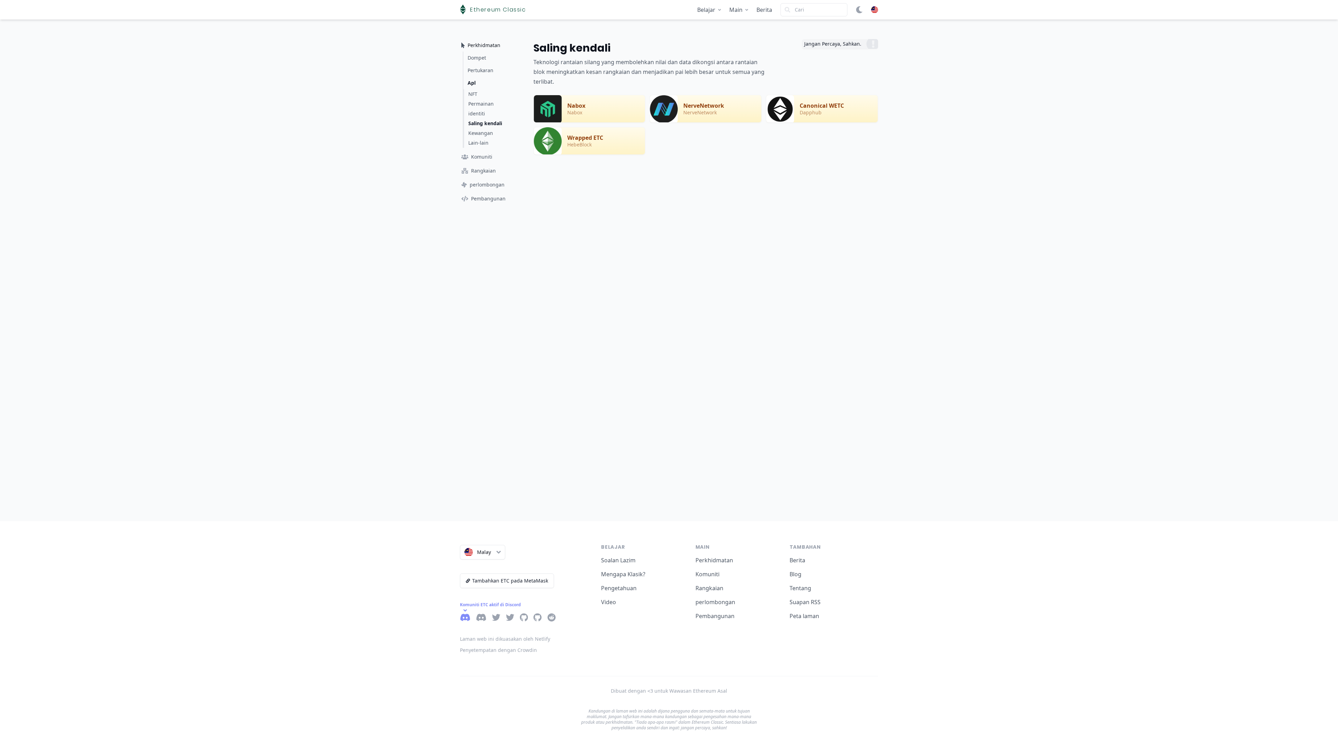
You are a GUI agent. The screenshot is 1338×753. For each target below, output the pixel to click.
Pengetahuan (619, 588)
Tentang (800, 588)
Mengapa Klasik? (623, 574)
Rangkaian (709, 588)
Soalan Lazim (618, 560)
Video (608, 602)
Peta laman (804, 616)
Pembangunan (715, 616)
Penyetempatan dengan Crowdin (498, 650)
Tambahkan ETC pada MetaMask (510, 580)
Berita (764, 10)
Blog (795, 574)
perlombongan (715, 602)
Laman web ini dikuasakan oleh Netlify (505, 639)
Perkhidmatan (714, 560)
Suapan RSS (805, 602)
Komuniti (707, 574)
